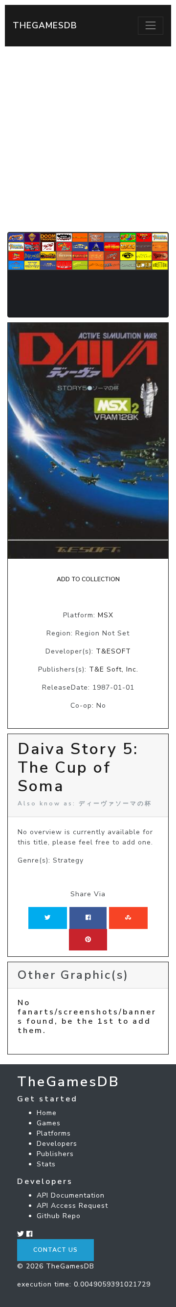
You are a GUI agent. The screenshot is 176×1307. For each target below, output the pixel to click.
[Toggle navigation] (150, 25)
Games (49, 1123)
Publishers (55, 1154)
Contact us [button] (55, 1250)
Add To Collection (88, 579)
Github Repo (59, 1216)
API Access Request (72, 1205)
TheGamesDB (45, 25)
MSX (105, 615)
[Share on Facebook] (88, 917)
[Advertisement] (88, 139)
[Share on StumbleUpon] (128, 917)
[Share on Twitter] (47, 917)
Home (47, 1112)
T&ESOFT (113, 651)
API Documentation (71, 1195)
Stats (46, 1164)
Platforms (54, 1133)
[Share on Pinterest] (88, 939)
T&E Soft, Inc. (113, 669)
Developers (57, 1143)
